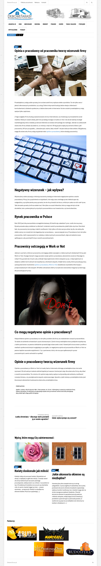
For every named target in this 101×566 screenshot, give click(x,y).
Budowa (37, 24)
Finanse (53, 24)
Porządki (82, 24)
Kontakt (44, 2)
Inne (16, 47)
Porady (22, 30)
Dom (20, 24)
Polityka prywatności (27, 2)
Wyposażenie (12, 30)
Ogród (61, 24)
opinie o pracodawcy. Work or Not (46, 265)
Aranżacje (12, 24)
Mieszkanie (28, 24)
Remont (45, 24)
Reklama (37, 2)
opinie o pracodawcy (53, 131)
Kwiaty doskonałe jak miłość (32, 471)
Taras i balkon (71, 24)
